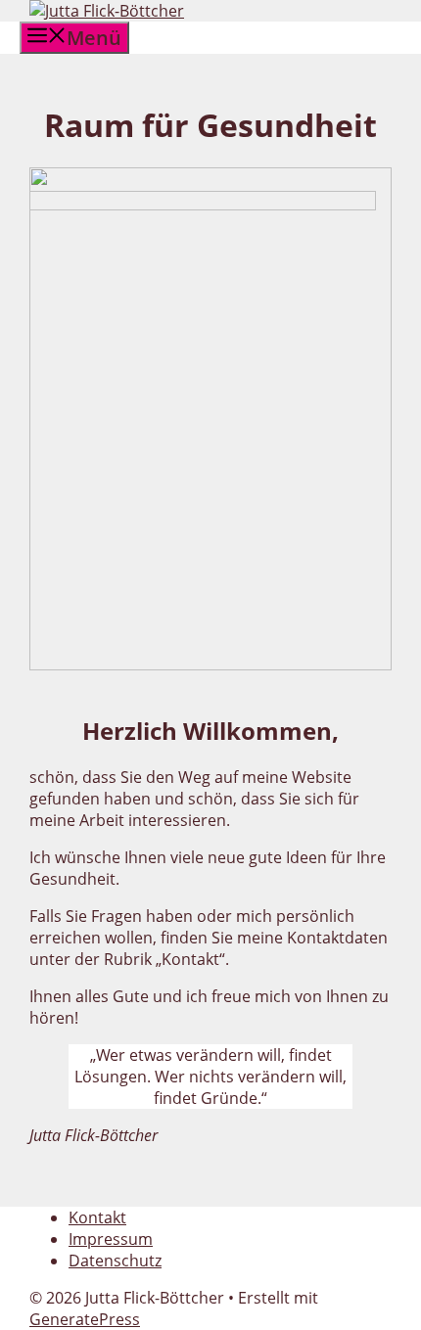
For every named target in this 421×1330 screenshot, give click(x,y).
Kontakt (97, 1217)
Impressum (111, 1239)
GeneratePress (84, 1319)
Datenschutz (115, 1260)
